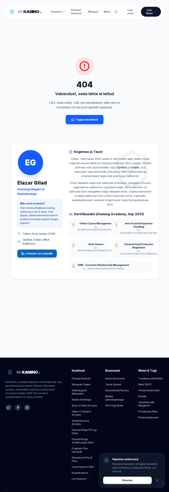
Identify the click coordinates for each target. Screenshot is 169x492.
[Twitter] (8, 407)
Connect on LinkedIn (39, 253)
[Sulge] (157, 480)
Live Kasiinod (79, 478)
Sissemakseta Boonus (117, 390)
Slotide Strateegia (81, 399)
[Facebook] (18, 407)
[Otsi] (116, 11)
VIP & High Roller (114, 405)
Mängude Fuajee (81, 384)
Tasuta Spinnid (113, 384)
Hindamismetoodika (149, 390)
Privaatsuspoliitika (148, 411)
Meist (107, 11)
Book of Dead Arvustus (84, 405)
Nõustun (127, 480)
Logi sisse (130, 12)
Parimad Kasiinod (76, 12)
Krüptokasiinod (80, 472)
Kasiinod (56, 11)
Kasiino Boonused (115, 378)
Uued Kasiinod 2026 (83, 466)
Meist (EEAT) (145, 384)
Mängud (93, 11)
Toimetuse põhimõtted (150, 378)
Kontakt (142, 396)
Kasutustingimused (148, 417)
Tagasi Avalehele (87, 119)
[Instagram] (27, 407)
